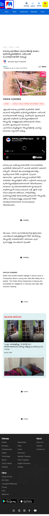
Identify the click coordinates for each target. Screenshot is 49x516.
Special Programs (24, 456)
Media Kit (5, 494)
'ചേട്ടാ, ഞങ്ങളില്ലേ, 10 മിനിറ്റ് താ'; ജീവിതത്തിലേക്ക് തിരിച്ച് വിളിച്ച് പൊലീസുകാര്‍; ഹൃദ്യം (23, 346)
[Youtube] (35, 510)
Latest (17, 47)
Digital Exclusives (24, 463)
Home (6, 12)
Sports (4, 460)
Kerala (14, 12)
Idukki (6, 104)
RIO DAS (5, 480)
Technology (6, 456)
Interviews (21, 453)
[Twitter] (19, 510)
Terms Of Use (7, 477)
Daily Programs (23, 460)
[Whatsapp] (14, 510)
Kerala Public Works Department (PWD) (28, 104)
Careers (39, 446)
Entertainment (24, 12)
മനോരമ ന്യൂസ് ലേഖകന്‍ (17, 62)
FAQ (3, 491)
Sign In (39, 6)
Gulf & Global (7, 463)
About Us (39, 442)
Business (5, 446)
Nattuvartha (34, 12)
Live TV (45, 6)
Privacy (4, 487)
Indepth (20, 467)
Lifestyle (5, 467)
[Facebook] (30, 510)
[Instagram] (24, 510)
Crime (42, 12)
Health (4, 453)
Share (44, 67)
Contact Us (40, 449)
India (19, 446)
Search (33, 6)
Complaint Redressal (9, 484)
